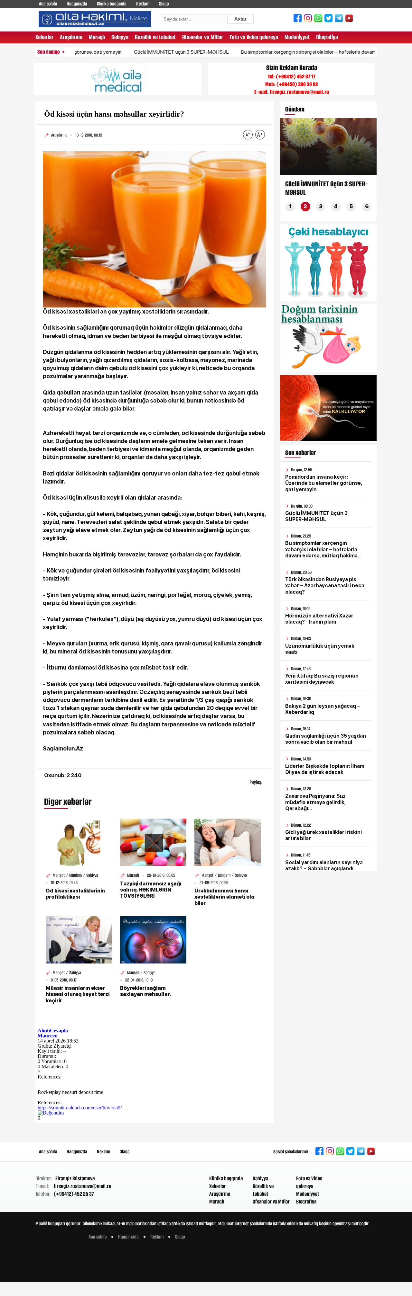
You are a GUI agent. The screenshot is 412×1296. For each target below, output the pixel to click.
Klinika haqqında (111, 3)
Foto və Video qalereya (253, 37)
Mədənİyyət (297, 37)
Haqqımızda (77, 3)
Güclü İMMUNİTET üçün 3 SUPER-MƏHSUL (153, 52)
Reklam (142, 3)
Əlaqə (164, 3)
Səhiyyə (119, 37)
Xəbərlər (44, 37)
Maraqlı (97, 37)
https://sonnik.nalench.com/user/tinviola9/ (80, 1107)
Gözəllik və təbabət (155, 37)
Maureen (48, 1035)
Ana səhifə (48, 3)
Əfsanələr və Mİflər (202, 37)
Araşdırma (71, 37)
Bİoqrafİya (327, 37)
